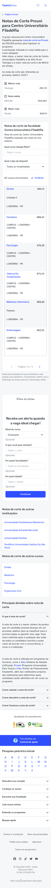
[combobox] (25, 152)
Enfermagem (13, 330)
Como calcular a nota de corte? (18, 689)
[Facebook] (15, 859)
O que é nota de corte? (13, 616)
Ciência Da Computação (14, 275)
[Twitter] (31, 859)
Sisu (23, 662)
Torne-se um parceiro (25, 849)
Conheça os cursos (11, 788)
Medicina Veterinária (18, 302)
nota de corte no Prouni (35, 40)
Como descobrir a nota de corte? (19, 697)
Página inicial (11, 14)
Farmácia (12, 217)
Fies (19, 668)
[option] (25, 522)
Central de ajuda (29, 742)
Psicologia (12, 245)
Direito (10, 188)
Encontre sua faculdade (14, 796)
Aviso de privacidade (38, 834)
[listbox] (25, 534)
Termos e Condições (13, 834)
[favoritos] (38, 5)
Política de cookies (19, 842)
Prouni (17, 665)
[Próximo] (39, 367)
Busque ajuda (9, 820)
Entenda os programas (13, 812)
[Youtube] (36, 859)
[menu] (45, 5)
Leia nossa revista (11, 804)
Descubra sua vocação (13, 781)
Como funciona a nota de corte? (18, 705)
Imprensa (36, 842)
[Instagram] (20, 859)
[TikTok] (25, 859)
